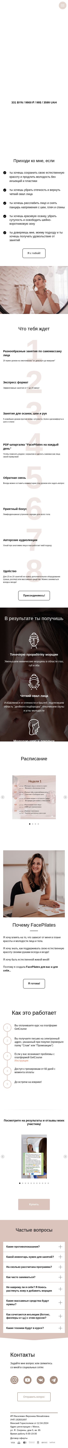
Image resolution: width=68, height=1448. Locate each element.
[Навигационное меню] (62, 5)
